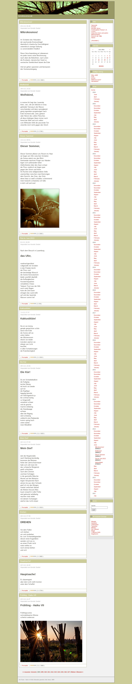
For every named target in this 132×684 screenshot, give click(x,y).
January (96, 101)
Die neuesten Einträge (99, 516)
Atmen (93, 37)
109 (42, 672)
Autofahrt (94, 523)
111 (49, 672)
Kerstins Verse (95, 28)
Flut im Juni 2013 (100, 458)
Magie (93, 531)
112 (52, 672)
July (95, 115)
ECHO (93, 78)
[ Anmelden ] (95, 40)
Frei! (92, 76)
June (95, 94)
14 (107, 58)
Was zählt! (94, 75)
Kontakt (93, 27)
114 (59, 672)
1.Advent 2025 (95, 532)
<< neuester (26, 672)
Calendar (95, 46)
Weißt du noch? (96, 80)
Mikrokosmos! (99, 447)
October (96, 110)
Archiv (94, 86)
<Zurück (34, 672)
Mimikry (93, 527)
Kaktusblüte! (99, 462)
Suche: (94, 501)
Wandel (93, 521)
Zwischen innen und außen (99, 33)
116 (65, 672)
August (96, 135)
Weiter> (73, 672)
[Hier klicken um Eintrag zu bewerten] (30, 80)
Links (94, 21)
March (96, 147)
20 (104, 60)
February (97, 99)
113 (55, 672)
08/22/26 (101, 66)
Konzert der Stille (96, 36)
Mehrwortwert (95, 34)
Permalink (25, 80)
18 (98, 60)
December (97, 106)
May (95, 117)
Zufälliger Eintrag (97, 72)
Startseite (94, 25)
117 (69, 672)
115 (62, 672)
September (97, 113)
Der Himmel (95, 529)
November (97, 108)
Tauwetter (94, 526)
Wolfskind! (98, 451)
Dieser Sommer (100, 454)
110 (45, 672)
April (95, 97)
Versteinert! (94, 81)
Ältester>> (79, 672)
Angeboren (94, 534)
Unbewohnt (94, 524)
